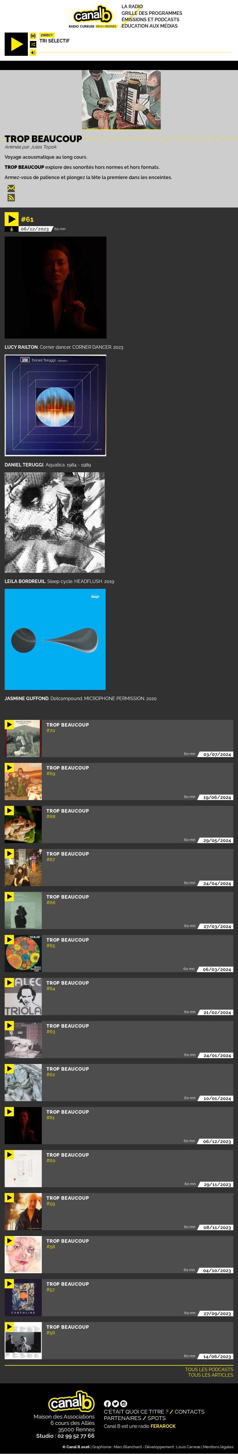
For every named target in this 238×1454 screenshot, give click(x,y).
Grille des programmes (152, 13)
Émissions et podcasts (150, 19)
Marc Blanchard (128, 1447)
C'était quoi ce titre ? (136, 1411)
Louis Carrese (188, 1447)
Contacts (190, 1411)
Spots (157, 1418)
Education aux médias (150, 26)
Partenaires (122, 1418)
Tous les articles (210, 1375)
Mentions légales (218, 1447)
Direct (47, 35)
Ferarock (163, 1426)
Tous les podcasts (209, 1369)
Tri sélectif (54, 41)
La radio (132, 7)
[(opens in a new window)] (107, 1404)
